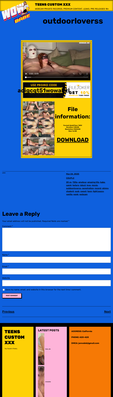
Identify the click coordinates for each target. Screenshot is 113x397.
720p (74, 182)
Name (5, 255)
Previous (8, 311)
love (89, 185)
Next (107, 311)
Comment (7, 226)
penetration (88, 188)
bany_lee (48, 349)
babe (102, 182)
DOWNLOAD (73, 140)
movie (95, 185)
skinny (105, 188)
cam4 (69, 185)
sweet (83, 191)
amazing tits (93, 182)
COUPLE (70, 178)
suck (77, 191)
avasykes (48, 381)
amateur (82, 182)
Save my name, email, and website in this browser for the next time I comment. (43, 289)
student (70, 191)
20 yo (69, 182)
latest (83, 185)
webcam (83, 194)
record (98, 188)
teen (89, 191)
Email (5, 266)
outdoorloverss (73, 188)
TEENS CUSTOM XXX (52, 4)
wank (75, 194)
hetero (75, 185)
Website (6, 278)
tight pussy (98, 191)
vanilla (69, 194)
